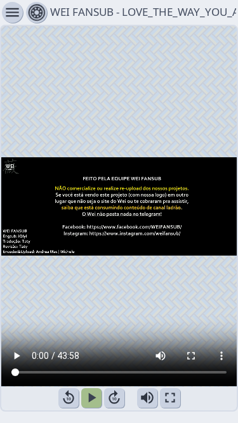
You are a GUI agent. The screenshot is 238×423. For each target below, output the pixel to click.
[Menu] (36, 12)
